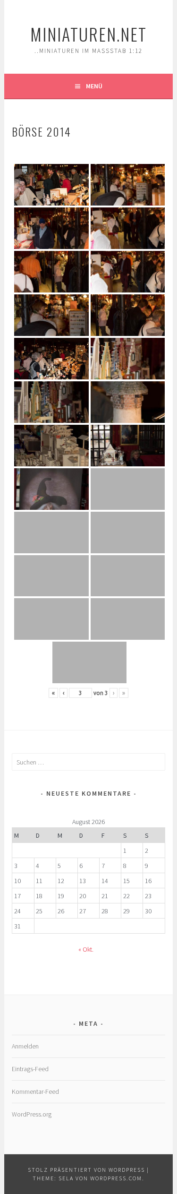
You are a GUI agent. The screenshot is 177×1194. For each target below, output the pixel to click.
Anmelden (25, 1046)
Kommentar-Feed (35, 1091)
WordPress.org (31, 1114)
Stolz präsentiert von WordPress (86, 1169)
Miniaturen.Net (88, 33)
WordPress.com (116, 1178)
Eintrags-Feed (30, 1069)
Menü (94, 86)
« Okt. (85, 949)
